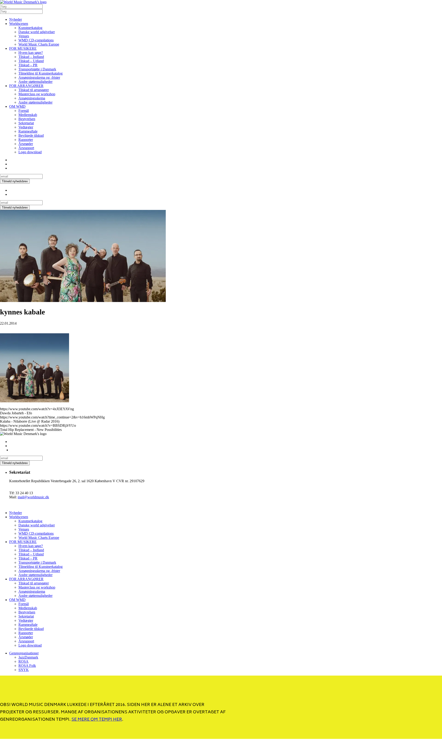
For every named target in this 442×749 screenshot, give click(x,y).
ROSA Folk (27, 666)
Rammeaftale (28, 131)
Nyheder (15, 19)
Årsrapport (26, 148)
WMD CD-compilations (36, 40)
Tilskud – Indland (31, 57)
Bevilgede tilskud (31, 135)
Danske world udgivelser (36, 32)
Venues (23, 36)
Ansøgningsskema (31, 98)
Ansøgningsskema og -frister (39, 77)
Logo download (30, 152)
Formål (23, 111)
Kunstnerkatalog (30, 28)
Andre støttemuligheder (35, 82)
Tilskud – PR (28, 65)
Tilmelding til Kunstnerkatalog (40, 73)
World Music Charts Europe (38, 44)
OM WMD (17, 106)
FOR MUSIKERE (23, 48)
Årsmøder (25, 144)
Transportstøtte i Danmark (37, 69)
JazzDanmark (28, 657)
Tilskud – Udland (31, 61)
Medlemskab (27, 115)
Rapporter (25, 140)
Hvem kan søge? (30, 53)
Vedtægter (25, 127)
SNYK (23, 670)
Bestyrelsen (26, 119)
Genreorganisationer (24, 653)
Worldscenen (18, 24)
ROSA (23, 661)
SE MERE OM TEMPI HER (96, 719)
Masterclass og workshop (36, 94)
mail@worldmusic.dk (33, 497)
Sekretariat (26, 123)
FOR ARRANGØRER (26, 86)
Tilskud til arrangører (33, 90)
